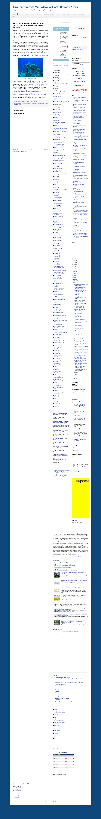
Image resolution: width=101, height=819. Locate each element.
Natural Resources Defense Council (79, 172)
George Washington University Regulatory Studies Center (79, 141)
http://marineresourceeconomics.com (33, 91)
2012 (74, 377)
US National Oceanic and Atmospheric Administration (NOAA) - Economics (80, 214)
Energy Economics (76, 123)
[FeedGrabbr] (61, 60)
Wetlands (56, 403)
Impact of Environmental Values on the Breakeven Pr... (80, 353)
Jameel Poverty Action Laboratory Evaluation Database (79, 151)
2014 (74, 277)
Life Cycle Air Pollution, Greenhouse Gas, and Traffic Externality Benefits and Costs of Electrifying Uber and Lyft (73, 596)
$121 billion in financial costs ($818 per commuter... (81, 347)
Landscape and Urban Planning (79, 166)
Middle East (56, 258)
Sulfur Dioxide (57, 360)
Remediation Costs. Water (59, 326)
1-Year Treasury (55, 763)
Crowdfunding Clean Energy (79, 338)
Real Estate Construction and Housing (61, 320)
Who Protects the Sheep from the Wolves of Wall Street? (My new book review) (80, 405)
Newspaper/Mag (57, 283)
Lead (55, 238)
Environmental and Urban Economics (62, 677)
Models (55, 261)
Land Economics (76, 164)
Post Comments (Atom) (22, 151)
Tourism (56, 369)
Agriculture (56, 82)
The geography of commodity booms (60, 446)
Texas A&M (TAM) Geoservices (79, 191)
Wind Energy (56, 406)
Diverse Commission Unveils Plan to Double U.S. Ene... (80, 370)
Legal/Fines (56, 240)
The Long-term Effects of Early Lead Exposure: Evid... (81, 285)
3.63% (66, 757)
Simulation (56, 339)
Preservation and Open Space (59, 727)
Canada (55, 111)
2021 (74, 266)
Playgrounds (56, 310)
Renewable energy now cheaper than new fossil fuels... (81, 350)
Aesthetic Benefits (57, 78)
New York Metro (57, 280)
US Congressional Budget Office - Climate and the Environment (79, 202)
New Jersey (56, 277)
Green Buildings (67, 14)
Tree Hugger (75, 197)
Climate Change (57, 120)
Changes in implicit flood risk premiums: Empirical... (79, 301)
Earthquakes (56, 153)
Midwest (56, 259)
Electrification (57, 165)
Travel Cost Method (58, 372)
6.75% (66, 758)
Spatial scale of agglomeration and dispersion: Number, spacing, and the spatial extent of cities (60, 456)
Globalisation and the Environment (62, 698)
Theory (55, 368)
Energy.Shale (56, 171)
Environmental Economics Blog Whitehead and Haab (79, 130)
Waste (55, 390)
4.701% (66, 767)
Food (55, 184)
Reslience (56, 329)
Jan (75, 374)
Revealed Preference (58, 334)
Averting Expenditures (58, 93)
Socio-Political (57, 343)
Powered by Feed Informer (64, 464)
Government (56, 198)
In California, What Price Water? (80, 355)
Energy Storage (57, 170)
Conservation (56, 136)
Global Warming (57, 197)
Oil (55, 296)
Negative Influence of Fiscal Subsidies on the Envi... (79, 367)
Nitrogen (56, 285)
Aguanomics (57, 691)
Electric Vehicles (57, 163)
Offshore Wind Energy (58, 294)
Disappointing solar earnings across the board (62, 567)
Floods (55, 181)
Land (55, 234)
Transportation (57, 371)
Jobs (55, 232)
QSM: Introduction (57, 438)
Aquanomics (75, 103)
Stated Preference (57, 355)
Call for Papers (57, 109)
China (55, 117)
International (56, 227)
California (56, 107)
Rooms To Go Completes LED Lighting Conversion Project (80, 333)
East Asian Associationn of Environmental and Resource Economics (78, 117)
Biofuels (56, 103)
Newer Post (15, 149)
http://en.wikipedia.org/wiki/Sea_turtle (31, 78)
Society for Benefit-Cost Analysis (79, 189)
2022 (74, 264)
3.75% (66, 760)
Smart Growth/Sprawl (78, 14)
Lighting (56, 243)
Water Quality (57, 396)
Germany (56, 195)
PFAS (55, 307)
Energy (59, 14)
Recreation (56, 323)
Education (56, 161)
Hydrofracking (57, 219)
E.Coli (55, 152)
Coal (55, 123)
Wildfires (56, 404)
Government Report (58, 200)
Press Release (57, 317)
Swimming (56, 363)
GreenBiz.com (75, 143)
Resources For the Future (78, 182)
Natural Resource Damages (59, 270)
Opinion (56, 297)
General (55, 192)
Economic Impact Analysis (59, 158)
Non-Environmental (58, 288)
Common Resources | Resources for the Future (64, 701)
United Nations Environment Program (80, 222)
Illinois (55, 221)
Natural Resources (57, 272)
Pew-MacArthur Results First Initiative (80, 178)
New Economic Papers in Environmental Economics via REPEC (80, 175)
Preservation (56, 313)
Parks (55, 302)
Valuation (56, 384)
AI (54, 85)
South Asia (56, 350)
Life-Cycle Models (57, 242)
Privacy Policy (17, 797)
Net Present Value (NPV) (59, 273)
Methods (56, 256)
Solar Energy (56, 347)
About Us (14, 14)
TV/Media (56, 376)
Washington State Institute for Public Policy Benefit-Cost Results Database (80, 234)
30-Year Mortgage (55, 761)
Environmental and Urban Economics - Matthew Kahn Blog (80, 134)
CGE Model (56, 114)
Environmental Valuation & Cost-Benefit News (45, 7)
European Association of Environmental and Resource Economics (80, 137)
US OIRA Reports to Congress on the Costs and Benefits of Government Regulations (80, 217)
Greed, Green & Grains (59, 694)
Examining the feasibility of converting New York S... (79, 327)
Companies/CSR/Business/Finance (60, 128)
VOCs (55, 388)
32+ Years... (57, 689)
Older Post (46, 149)
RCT (55, 318)
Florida (55, 182)
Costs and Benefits (44, 103)
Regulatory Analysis (58, 324)
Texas (55, 366)
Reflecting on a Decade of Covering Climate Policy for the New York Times (80, 419)
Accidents (56, 75)
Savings (55, 335)
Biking (55, 99)
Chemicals (56, 115)
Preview (73, 64)
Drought (56, 150)
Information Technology (58, 224)
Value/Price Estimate (58, 387)
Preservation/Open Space (59, 315)
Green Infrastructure (58, 203)
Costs (55, 147)
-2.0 (73, 761)
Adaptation (56, 77)
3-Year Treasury (55, 764)
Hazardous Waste (57, 213)
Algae (55, 88)
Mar (75, 282)
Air (19, 14)
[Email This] (30, 101)
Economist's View (58, 688)
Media (55, 250)
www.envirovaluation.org (18, 790)
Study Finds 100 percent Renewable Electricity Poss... (81, 325)
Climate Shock (57, 699)
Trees (55, 374)
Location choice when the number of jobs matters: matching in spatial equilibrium (60, 413)
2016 (74, 273)
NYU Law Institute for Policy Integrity (80, 170)
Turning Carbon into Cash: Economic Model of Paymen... (80, 358)
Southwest (56, 353)
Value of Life (56, 385)
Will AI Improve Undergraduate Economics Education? (79, 466)
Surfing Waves (67, 22)
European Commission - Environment (80, 139)
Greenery (56, 208)
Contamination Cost (58, 141)
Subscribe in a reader (76, 54)
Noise (55, 286)
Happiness (56, 211)
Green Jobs (56, 205)
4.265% (66, 764)
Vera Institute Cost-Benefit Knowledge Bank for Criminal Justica (80, 231)
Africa (55, 80)
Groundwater (56, 210)
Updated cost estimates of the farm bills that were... (80, 344)
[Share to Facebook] (35, 101)
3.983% (66, 763)
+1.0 (73, 757)
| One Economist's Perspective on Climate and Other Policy (67, 681)
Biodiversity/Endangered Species (34, 103)
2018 (74, 270)
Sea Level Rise (57, 337)
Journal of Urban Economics (78, 159)
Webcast (56, 400)
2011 (74, 378)
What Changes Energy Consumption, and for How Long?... (80, 297)
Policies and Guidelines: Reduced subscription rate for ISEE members (61, 476)
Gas (55, 190)
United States (16, 104)
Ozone (55, 301)
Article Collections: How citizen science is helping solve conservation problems (61, 473)
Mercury (56, 251)
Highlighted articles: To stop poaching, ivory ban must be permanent (61, 471)
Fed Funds (54, 760)
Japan (55, 230)
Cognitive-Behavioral (58, 127)
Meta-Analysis (57, 253)
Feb (75, 372)
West (55, 401)
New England (57, 275)
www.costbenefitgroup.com (79, 81)
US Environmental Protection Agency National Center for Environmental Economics (80, 207)
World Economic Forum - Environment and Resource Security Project (80, 237)
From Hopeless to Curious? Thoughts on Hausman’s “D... (80, 307)
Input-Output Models (58, 226)
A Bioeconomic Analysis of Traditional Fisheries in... (79, 319)
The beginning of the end (59, 692)
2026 (74, 260)
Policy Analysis (57, 312)
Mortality (56, 263)
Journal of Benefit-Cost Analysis (79, 153)
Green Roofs (56, 206)
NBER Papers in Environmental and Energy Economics (80, 169)
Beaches (56, 94)
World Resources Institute (78, 239)
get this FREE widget (63, 752)
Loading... (74, 456)
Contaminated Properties (59, 137)
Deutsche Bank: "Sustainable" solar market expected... (80, 310)
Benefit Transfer (57, 96)
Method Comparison (58, 255)
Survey (55, 361)
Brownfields (25, 14)
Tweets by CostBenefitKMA (77, 522)
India (55, 222)
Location (56, 736)
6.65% (66, 761)
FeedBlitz (82, 64)
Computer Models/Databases (59, 131)
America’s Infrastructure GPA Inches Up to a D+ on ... (79, 313)
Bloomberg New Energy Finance (79, 107)
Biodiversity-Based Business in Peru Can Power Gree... (81, 294)
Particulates (56, 304)
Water (13, 16)
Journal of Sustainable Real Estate (79, 157)
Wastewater (56, 393)
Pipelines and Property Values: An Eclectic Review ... (80, 336)
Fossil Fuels (56, 187)
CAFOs (55, 106)
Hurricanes (56, 218)
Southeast (56, 352)
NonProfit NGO (57, 289)
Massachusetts (57, 246)
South (55, 348)
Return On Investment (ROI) (59, 332)
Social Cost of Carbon (58, 342)
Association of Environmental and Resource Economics (79, 105)
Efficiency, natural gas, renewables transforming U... (80, 364)
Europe (55, 176)
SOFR (54, 757)
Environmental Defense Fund (78, 127)
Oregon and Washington (59, 299)
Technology (56, 364)
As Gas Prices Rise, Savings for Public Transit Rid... (80, 361)
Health (55, 214)
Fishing (55, 179)
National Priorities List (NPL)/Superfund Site (58, 267)
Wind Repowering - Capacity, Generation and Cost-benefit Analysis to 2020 (68, 603)
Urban (55, 382)
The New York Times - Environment (80, 194)
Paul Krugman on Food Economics (61, 696)
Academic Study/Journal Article (22, 103)
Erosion (55, 174)
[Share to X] (33, 101)
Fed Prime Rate (55, 758)
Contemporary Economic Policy (79, 110)
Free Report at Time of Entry (59, 189)
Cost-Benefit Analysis (58, 144)
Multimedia (56, 264)
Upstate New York (57, 380)
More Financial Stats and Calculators (80, 396)
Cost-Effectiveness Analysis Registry (80, 114)
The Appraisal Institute (77, 193)
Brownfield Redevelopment (59, 722)
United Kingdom (57, 377)
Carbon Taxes (57, 112)
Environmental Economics (59, 173)
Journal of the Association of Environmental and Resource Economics (78, 162)
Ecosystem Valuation (49, 14)
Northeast (56, 291)
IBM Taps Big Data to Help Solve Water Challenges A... (80, 291)
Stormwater (56, 358)
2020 (74, 268)
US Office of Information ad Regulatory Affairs (78, 220)
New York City (57, 278)
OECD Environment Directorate (79, 176)
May (75, 280)
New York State (57, 281)
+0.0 (73, 758)
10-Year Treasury (55, 767)
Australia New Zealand (58, 91)
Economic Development (58, 155)
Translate (81, 49)
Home (31, 149)
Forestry (56, 185)
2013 (74, 279)
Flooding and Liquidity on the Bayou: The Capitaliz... (79, 288)
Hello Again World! (77, 429)
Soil (55, 345)
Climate (55, 119)
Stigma (55, 356)
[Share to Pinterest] (36, 101)
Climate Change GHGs (36, 14)
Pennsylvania (56, 305)
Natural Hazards (57, 269)
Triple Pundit (75, 199)
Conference (56, 133)
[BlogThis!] (32, 101)
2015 (74, 275)
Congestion (56, 134)
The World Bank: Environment (79, 196)
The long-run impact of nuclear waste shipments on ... (80, 316)
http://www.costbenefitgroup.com (79, 556)
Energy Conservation (58, 168)
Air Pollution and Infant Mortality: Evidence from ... (80, 322)
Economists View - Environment (79, 122)
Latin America (57, 237)
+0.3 (73, 767)
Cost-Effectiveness (57, 145)
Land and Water (57, 235)
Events (55, 177)
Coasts (55, 125)
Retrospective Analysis (58, 331)
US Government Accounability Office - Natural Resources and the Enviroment (80, 211)
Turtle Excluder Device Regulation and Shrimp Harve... (80, 341)
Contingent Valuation (58, 142)
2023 (74, 262)
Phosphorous (56, 309)
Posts (75, 447)
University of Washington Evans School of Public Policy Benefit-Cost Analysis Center (80, 228)
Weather (55, 398)
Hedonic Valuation (57, 216)
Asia (55, 90)
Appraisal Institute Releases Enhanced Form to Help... (79, 330)
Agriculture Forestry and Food (60, 83)
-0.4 (73, 763)
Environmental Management (78, 132)
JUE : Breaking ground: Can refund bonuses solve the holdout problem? (60, 422)
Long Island (56, 245)
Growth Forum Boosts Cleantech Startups (62, 562)
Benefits (56, 98)
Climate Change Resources (78, 108)
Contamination (57, 139)
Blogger (55, 801)
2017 (74, 271)
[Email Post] (28, 101)
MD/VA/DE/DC (57, 248)
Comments (76, 450)
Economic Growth (57, 157)
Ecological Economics (77, 120)
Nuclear (55, 293)
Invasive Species (57, 229)
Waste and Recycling (58, 392)
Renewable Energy (57, 327)
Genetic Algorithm (57, 194)
